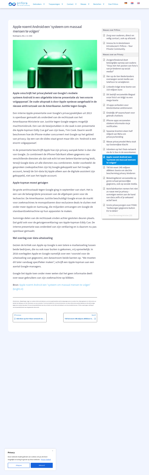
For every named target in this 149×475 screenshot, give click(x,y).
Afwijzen (19, 465)
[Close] (53, 450)
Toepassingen (54, 4)
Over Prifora (113, 4)
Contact (70, 4)
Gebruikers (37, 4)
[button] (120, 30)
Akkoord (42, 465)
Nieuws (83, 4)
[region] (30, 459)
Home (19, 4)
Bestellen (97, 4)
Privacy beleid (46, 459)
